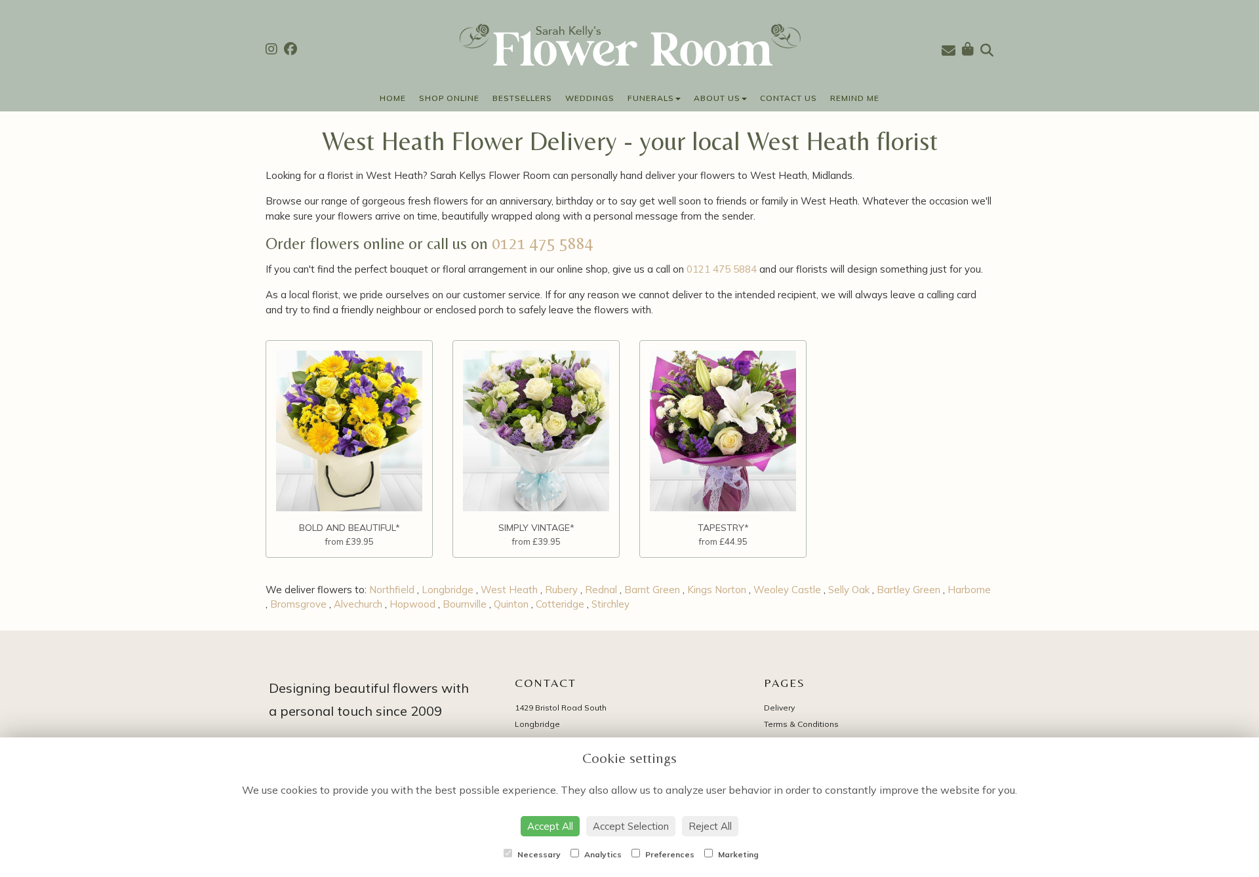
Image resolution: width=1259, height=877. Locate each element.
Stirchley (610, 604)
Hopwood (412, 604)
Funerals (651, 98)
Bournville (465, 604)
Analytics (602, 854)
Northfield (391, 589)
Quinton (511, 604)
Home (393, 98)
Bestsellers (522, 98)
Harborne (969, 589)
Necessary (538, 854)
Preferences (668, 854)
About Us (717, 98)
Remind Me (854, 98)
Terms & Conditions (801, 724)
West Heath (509, 589)
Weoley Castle (787, 589)
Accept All (550, 826)
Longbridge (447, 589)
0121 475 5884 (542, 243)
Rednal (601, 589)
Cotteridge (560, 604)
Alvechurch (358, 604)
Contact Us (788, 98)
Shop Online (449, 98)
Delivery (779, 707)
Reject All (710, 826)
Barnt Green (652, 589)
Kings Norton (716, 589)
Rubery (561, 589)
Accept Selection (631, 826)
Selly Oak (848, 589)
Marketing (737, 854)
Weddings (589, 98)
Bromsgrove (298, 604)
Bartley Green (908, 589)
